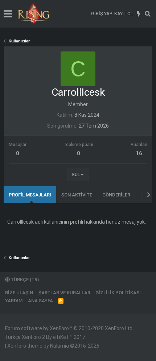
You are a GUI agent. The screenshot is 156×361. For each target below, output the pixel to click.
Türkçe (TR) (24, 279)
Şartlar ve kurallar (64, 292)
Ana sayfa (40, 300)
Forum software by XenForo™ (69, 328)
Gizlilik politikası (118, 292)
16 (139, 153)
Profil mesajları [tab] (30, 195)
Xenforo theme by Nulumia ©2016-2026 (53, 346)
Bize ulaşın (19, 292)
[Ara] (147, 13)
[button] (8, 14)
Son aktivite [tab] (76, 195)
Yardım (13, 300)
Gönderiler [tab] (116, 195)
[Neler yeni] (138, 13)
